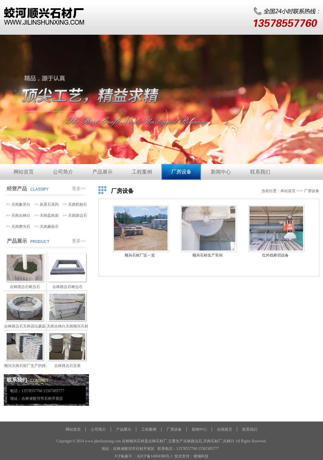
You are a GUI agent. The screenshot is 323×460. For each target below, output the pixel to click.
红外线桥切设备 (275, 255)
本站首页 (288, 191)
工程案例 (142, 171)
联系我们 (260, 171)
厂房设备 (181, 171)
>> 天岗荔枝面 (46, 215)
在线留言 (224, 429)
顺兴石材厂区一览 (140, 255)
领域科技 (200, 456)
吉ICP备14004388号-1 (155, 456)
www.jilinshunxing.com (103, 441)
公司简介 (63, 171)
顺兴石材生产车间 (207, 255)
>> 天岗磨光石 (18, 226)
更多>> (79, 188)
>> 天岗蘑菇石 (46, 226)
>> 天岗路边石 (75, 215)
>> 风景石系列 (46, 204)
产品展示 (102, 171)
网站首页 (24, 171)
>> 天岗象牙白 (18, 204)
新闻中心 (221, 171)
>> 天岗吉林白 (18, 215)
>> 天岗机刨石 (75, 204)
